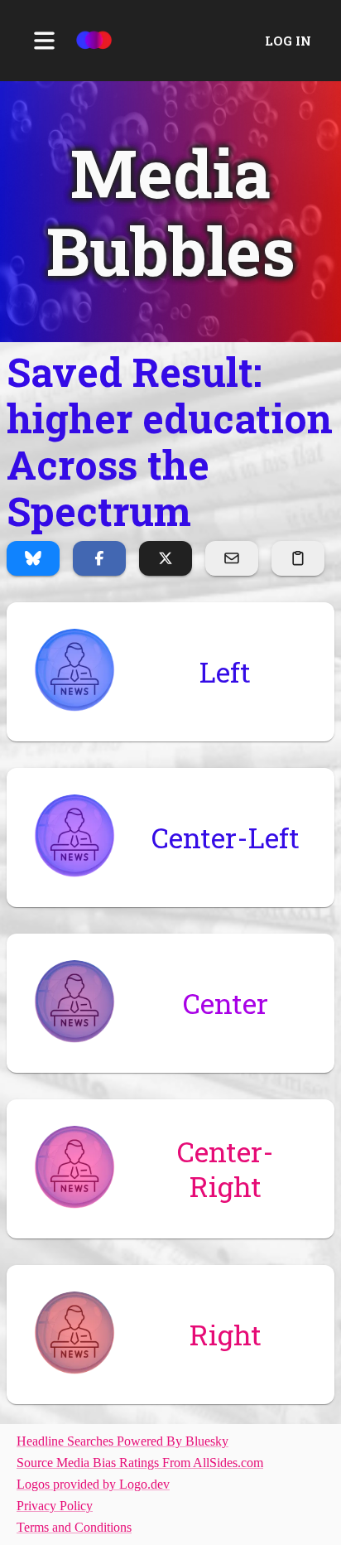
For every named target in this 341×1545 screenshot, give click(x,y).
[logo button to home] (94, 41)
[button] (170, 211)
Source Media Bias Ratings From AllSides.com (140, 1463)
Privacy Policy (55, 1506)
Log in (288, 40)
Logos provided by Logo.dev (93, 1484)
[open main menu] (44, 40)
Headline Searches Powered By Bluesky (122, 1441)
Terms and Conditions (74, 1527)
